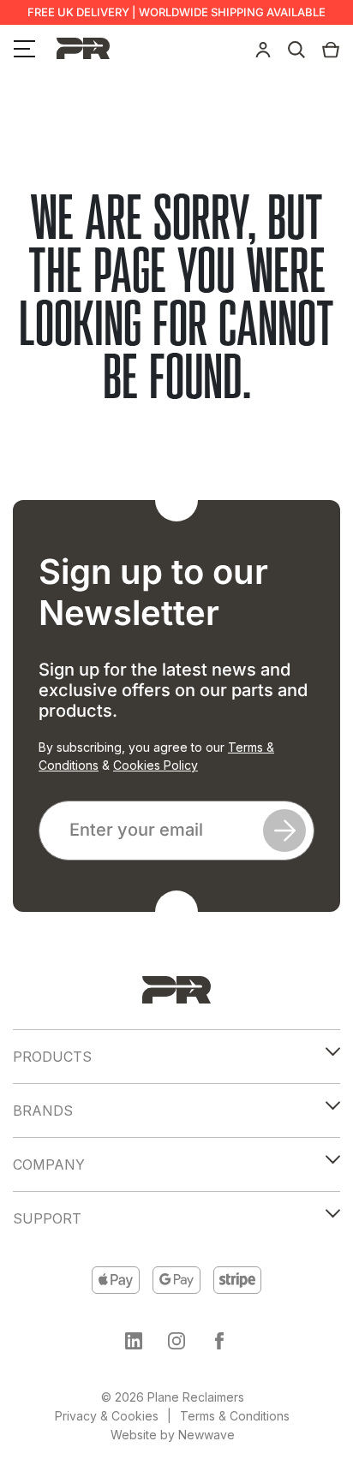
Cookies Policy (155, 765)
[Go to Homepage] (176, 990)
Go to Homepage (176, 430)
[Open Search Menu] (296, 48)
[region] (176, 1340)
